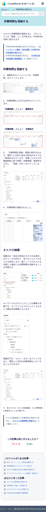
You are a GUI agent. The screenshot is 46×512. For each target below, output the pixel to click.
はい (31, 443)
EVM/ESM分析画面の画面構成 (17, 493)
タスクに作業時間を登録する (17, 482)
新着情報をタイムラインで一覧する (19, 466)
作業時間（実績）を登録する (17, 485)
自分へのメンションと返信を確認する (20, 462)
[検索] (41, 13)
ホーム (4, 9)
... (11, 9)
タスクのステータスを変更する (18, 489)
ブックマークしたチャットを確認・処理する (22, 473)
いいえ (18, 443)
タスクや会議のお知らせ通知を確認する (21, 469)
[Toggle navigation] (42, 4)
